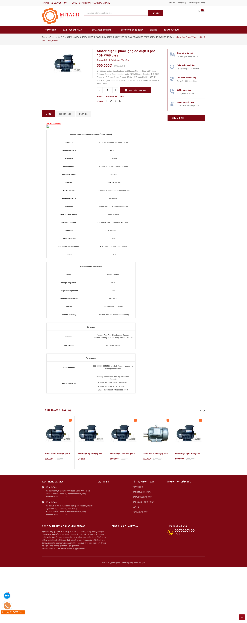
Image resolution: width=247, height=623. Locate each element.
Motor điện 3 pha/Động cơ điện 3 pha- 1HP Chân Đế (166, 454)
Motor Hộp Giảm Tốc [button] (179, 482)
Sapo (142, 563)
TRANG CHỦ (138, 487)
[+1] (120, 101)
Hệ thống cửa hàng (197, 3)
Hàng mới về (177, 118)
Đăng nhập (182, 3)
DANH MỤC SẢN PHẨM (142, 492)
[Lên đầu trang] (242, 617)
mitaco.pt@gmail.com (76, 549)
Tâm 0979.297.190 (57, 3)
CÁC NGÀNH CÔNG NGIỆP (143, 502)
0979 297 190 (54, 549)
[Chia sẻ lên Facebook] (106, 101)
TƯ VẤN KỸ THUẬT (140, 512)
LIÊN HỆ (136, 507)
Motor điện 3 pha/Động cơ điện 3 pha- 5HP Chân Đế (198, 454)
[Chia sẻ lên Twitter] (110, 101)
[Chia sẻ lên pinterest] (115, 101)
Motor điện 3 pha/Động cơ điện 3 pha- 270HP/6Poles (101, 454)
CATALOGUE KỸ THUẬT (142, 497)
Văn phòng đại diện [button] (52, 482)
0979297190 (189, 93)
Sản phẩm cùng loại (58, 410)
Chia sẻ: (100, 101)
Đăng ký (171, 3)
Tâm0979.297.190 (113, 96)
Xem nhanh (58, 433)
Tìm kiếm (155, 13)
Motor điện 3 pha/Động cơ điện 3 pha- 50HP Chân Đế (133, 454)
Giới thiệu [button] (103, 482)
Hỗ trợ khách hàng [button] (144, 482)
